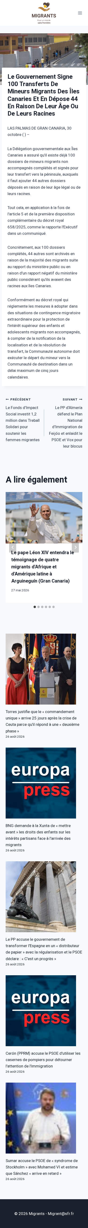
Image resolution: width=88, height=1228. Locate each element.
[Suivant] (75, 547)
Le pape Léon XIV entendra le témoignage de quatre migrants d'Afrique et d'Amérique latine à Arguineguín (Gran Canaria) (42, 566)
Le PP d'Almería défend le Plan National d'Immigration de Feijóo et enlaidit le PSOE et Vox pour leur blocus (65, 423)
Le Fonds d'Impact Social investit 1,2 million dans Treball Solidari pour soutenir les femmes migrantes (23, 420)
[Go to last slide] (12, 547)
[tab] (35, 607)
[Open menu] (80, 13)
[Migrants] (44, 13)
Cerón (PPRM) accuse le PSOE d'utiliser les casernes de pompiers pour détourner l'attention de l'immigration (43, 1059)
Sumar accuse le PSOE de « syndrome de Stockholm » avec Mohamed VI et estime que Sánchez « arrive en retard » (42, 1167)
